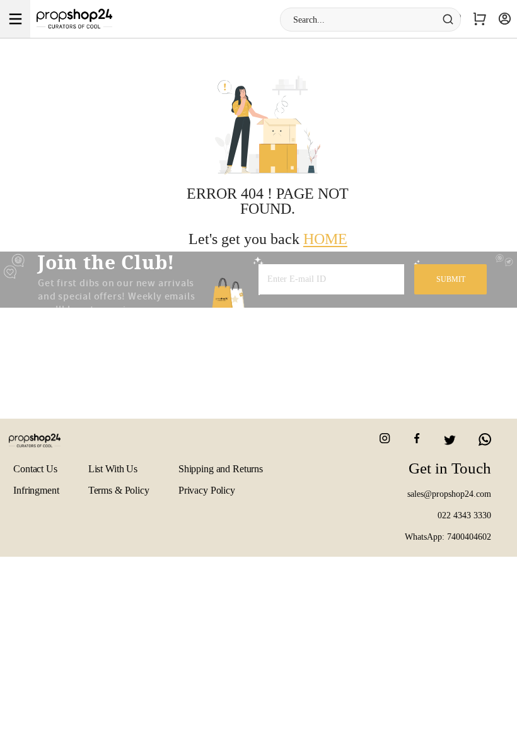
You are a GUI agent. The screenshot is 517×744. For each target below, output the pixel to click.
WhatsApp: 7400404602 (448, 537)
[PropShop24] (42, 445)
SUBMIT (450, 279)
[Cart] (479, 19)
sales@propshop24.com (449, 494)
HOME (325, 239)
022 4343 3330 (464, 515)
